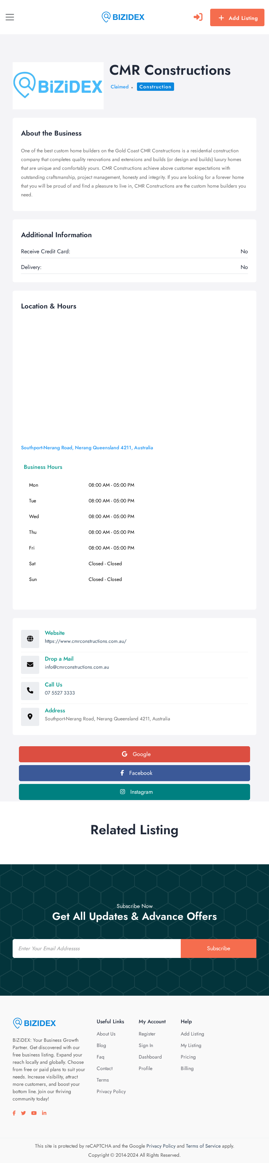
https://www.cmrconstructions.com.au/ (85, 641)
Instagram (141, 792)
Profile (145, 1068)
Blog (101, 1045)
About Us (106, 1033)
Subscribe (218, 948)
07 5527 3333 (60, 692)
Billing (187, 1068)
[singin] (198, 17)
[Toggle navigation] (10, 17)
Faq (100, 1056)
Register (147, 1033)
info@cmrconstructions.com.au (77, 666)
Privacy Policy (111, 1091)
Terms (103, 1079)
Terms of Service (203, 1145)
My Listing (191, 1045)
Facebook (139, 773)
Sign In (146, 1045)
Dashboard (150, 1056)
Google (141, 754)
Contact (104, 1068)
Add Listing (243, 18)
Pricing (188, 1056)
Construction (155, 86)
